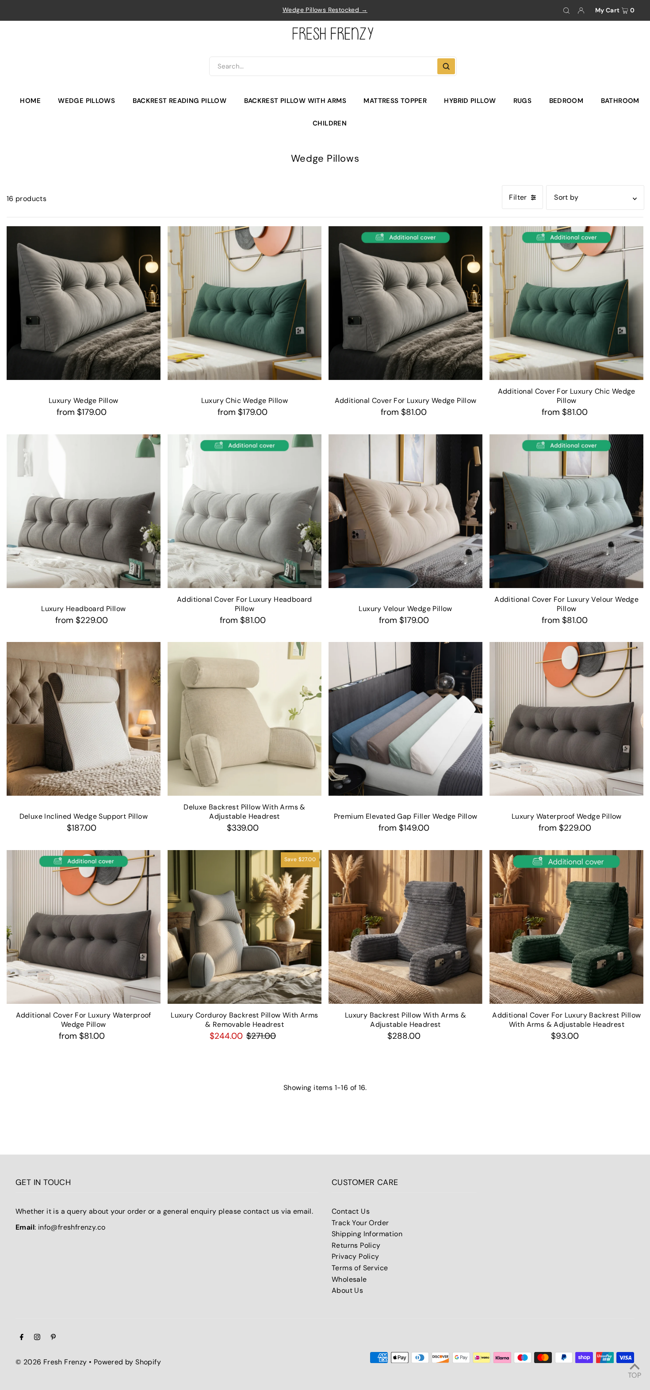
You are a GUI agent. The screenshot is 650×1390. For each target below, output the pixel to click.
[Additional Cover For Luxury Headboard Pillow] (244, 511)
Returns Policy (356, 1245)
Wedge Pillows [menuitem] (86, 100)
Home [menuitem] (30, 100)
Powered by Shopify (127, 1362)
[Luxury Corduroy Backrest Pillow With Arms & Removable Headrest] (244, 927)
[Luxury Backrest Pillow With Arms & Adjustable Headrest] (405, 927)
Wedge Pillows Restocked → (325, 10)
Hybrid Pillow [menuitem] (470, 100)
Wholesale (349, 1279)
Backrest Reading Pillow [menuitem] (180, 100)
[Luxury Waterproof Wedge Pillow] (566, 719)
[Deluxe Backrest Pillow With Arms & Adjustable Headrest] (244, 719)
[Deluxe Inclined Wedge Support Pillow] (84, 719)
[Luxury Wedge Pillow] (84, 303)
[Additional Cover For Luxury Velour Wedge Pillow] (566, 511)
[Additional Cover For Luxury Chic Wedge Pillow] (566, 303)
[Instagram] (37, 1338)
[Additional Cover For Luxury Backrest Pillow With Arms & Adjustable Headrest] (566, 927)
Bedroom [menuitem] (566, 100)
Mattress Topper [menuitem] (395, 100)
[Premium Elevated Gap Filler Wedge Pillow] (405, 719)
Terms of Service (360, 1267)
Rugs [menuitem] (522, 100)
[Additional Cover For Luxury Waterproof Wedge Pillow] (84, 927)
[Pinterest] (53, 1338)
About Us (347, 1290)
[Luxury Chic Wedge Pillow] (244, 303)
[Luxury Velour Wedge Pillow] (405, 511)
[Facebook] (21, 1338)
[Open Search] (566, 10)
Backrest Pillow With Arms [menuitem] (295, 100)
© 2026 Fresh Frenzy (51, 1362)
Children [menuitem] (330, 123)
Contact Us (351, 1211)
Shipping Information (367, 1233)
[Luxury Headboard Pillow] (84, 511)
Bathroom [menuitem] (620, 100)
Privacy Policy (355, 1256)
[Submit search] (446, 66)
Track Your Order (360, 1222)
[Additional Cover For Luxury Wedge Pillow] (405, 303)
